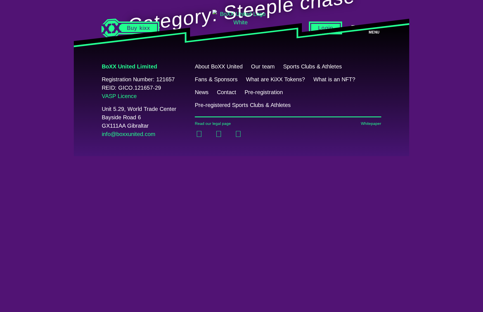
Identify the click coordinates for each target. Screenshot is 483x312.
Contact (226, 92)
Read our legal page (213, 123)
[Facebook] (199, 134)
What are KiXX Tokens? (275, 79)
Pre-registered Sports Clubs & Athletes (243, 105)
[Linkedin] (218, 134)
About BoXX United (219, 66)
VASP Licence (119, 96)
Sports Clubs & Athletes (312, 66)
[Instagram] (238, 134)
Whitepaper (371, 123)
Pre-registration (264, 92)
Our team (263, 66)
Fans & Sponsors (216, 79)
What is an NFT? (334, 79)
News (202, 92)
